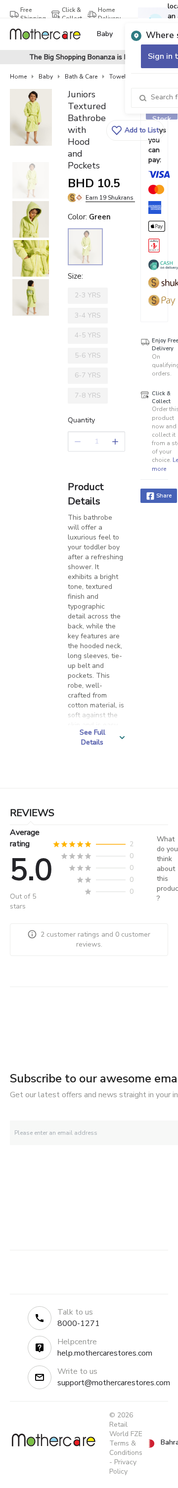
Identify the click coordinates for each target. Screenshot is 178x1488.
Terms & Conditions (125, 1448)
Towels (119, 77)
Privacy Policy (122, 1466)
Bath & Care (81, 77)
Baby (46, 77)
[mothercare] (49, 34)
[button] (135, 130)
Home (18, 77)
